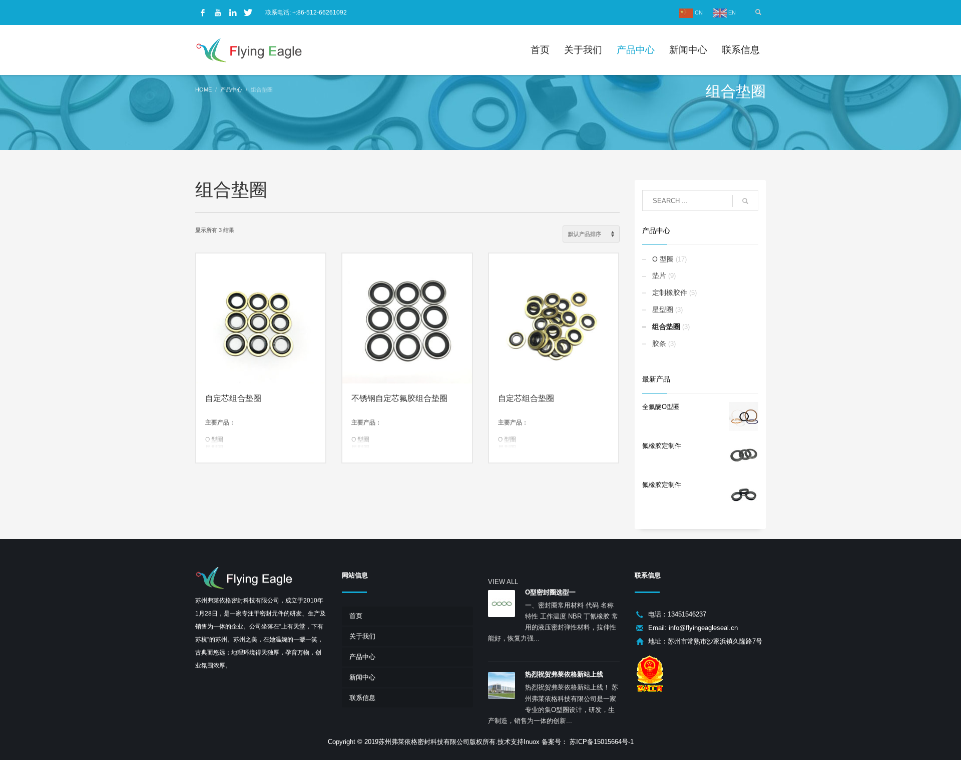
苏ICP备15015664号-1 (601, 742)
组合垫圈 (666, 326)
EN (731, 13)
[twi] (247, 12)
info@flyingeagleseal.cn (703, 628)
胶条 (659, 344)
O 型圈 (663, 259)
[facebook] (202, 12)
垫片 (659, 276)
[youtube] (217, 12)
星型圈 (662, 310)
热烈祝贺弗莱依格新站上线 (564, 674)
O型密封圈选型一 (550, 592)
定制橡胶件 (669, 292)
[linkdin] (232, 12)
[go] (745, 201)
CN (698, 13)
